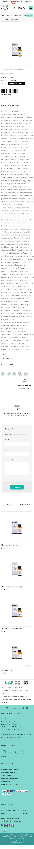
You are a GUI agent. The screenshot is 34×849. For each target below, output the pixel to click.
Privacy (5, 841)
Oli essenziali (9, 69)
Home (2, 69)
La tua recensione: (10, 460)
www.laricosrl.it (17, 737)
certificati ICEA (11, 811)
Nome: (7, 439)
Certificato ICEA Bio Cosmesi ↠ (12, 821)
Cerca (29, 15)
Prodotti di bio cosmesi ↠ (10, 818)
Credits (22, 841)
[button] (31, 8)
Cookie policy (14, 841)
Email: (6, 449)
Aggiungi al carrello (16, 83)
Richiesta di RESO (17, 847)
